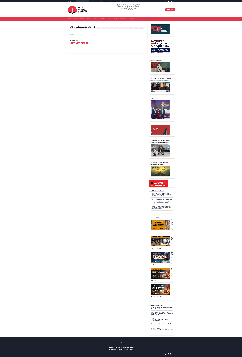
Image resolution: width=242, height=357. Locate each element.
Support (126, 342)
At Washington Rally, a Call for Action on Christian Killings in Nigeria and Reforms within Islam (162, 330)
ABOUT (115, 19)
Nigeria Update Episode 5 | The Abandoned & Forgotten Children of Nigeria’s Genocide (116, 1)
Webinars (88, 19)
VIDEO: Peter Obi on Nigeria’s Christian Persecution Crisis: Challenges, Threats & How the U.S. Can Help (162, 313)
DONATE (170, 10)
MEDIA (95, 19)
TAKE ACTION (123, 19)
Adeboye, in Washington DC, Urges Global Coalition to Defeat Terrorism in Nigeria (161, 324)
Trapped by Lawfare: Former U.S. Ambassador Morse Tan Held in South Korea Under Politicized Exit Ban (162, 319)
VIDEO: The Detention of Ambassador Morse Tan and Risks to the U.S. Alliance (161, 308)
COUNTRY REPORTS (79, 19)
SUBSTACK (131, 19)
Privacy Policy (120, 342)
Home (69, 19)
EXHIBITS (109, 19)
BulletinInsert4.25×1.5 (75, 34)
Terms (115, 342)
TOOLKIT (102, 19)
